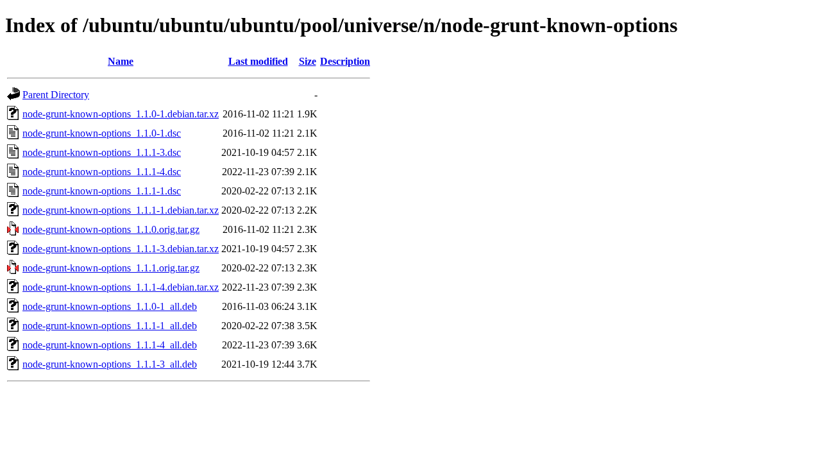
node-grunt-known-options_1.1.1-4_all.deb (109, 344)
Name (120, 61)
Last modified (258, 61)
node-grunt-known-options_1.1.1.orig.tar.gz (110, 267)
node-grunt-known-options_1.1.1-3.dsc (101, 152)
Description (345, 61)
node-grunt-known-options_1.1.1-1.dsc (101, 190)
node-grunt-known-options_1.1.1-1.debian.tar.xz (120, 210)
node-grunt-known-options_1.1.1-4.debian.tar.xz (120, 287)
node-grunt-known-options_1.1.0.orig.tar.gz (110, 229)
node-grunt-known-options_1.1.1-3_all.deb (109, 364)
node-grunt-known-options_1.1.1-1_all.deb (109, 325)
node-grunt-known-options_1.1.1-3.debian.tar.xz (120, 248)
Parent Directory (55, 94)
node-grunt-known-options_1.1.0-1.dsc (101, 133)
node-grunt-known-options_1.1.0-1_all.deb (109, 306)
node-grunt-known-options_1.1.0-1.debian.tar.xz (120, 113)
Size (307, 61)
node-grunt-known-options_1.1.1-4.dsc (101, 171)
